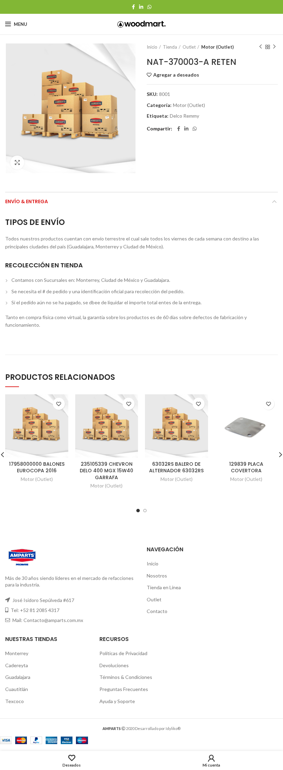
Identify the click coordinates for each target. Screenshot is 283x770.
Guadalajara (17, 677)
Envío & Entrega (26, 201)
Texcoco (14, 701)
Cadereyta (16, 665)
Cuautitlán (16, 689)
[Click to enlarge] (17, 162)
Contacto (157, 611)
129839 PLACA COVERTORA (246, 467)
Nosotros (157, 576)
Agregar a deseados (176, 74)
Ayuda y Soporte (117, 701)
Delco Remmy (184, 116)
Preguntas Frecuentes (123, 689)
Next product (274, 46)
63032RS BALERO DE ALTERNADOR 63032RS (176, 467)
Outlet (189, 47)
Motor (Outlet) (217, 47)
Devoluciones (114, 665)
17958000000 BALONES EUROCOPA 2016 (37, 467)
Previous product (260, 46)
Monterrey (16, 653)
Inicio (152, 47)
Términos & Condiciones (125, 677)
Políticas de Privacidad (123, 653)
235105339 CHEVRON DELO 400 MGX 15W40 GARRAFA (106, 471)
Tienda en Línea (164, 587)
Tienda (170, 47)
